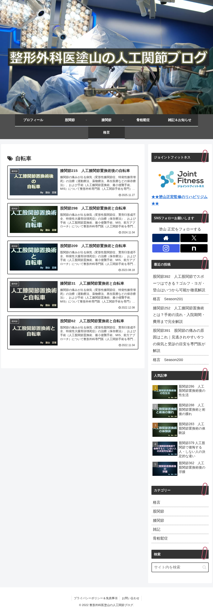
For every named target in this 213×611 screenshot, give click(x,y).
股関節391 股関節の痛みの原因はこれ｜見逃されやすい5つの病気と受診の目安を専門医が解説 (179, 340)
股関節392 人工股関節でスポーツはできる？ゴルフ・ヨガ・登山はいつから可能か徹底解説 (179, 283)
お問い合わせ (130, 598)
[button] (204, 567)
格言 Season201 (168, 299)
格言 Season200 (168, 360)
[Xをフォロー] (194, 238)
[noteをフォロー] (194, 248)
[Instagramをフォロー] (166, 248)
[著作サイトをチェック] (166, 238)
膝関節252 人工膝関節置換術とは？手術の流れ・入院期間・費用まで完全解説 (179, 315)
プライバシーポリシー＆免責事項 (96, 598)
